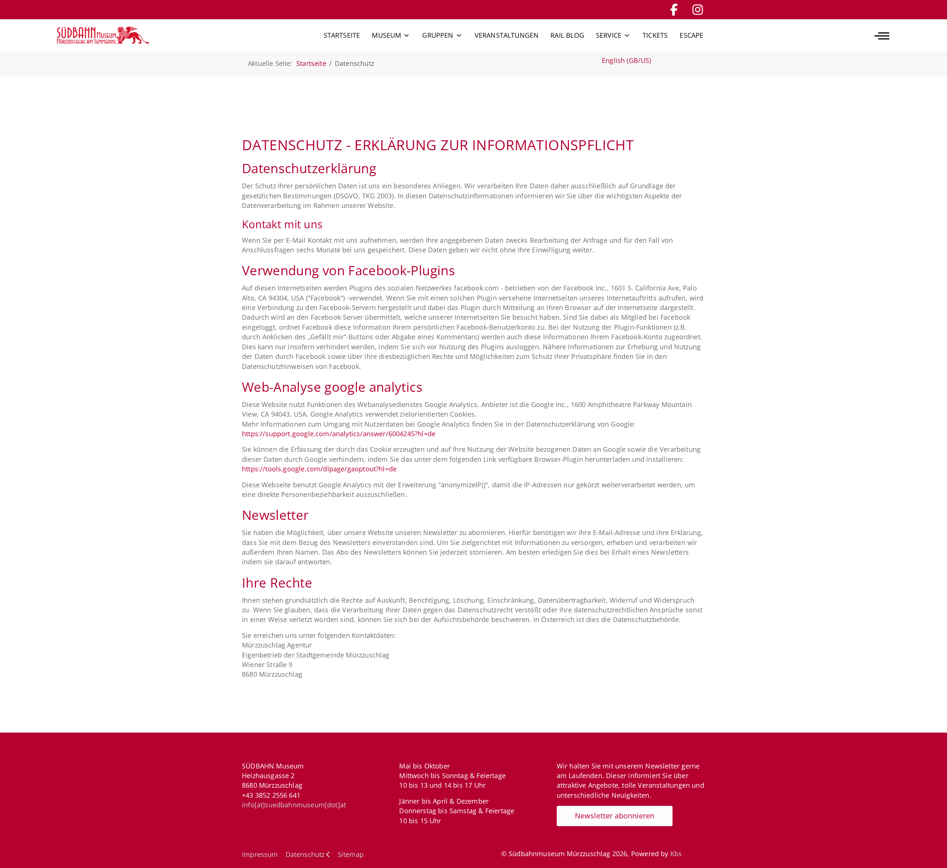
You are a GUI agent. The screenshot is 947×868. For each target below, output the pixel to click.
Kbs (676, 853)
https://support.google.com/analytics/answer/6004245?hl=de (338, 433)
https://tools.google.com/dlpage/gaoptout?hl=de (319, 468)
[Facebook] (674, 9)
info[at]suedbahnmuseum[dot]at (294, 804)
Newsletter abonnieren (615, 816)
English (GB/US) (626, 60)
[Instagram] (697, 9)
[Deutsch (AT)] (103, 35)
